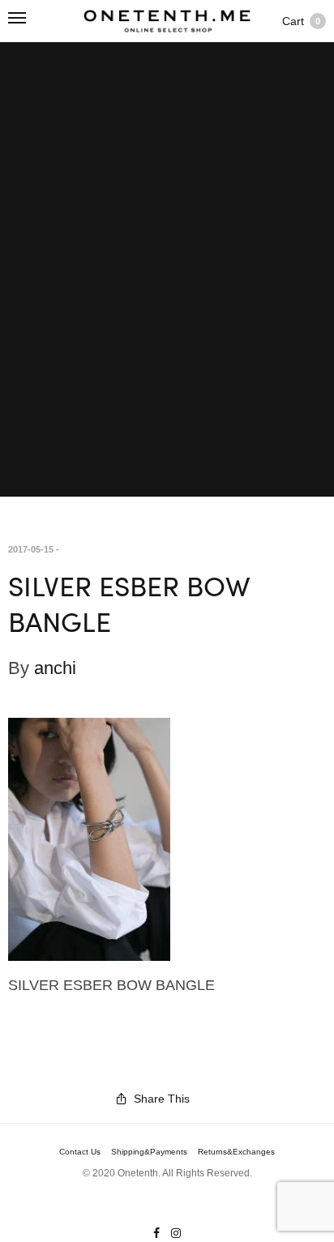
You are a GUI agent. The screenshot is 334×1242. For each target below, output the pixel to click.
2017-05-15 (31, 549)
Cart (301, 21)
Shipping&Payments (149, 1152)
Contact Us (80, 1152)
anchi (55, 668)
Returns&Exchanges (236, 1152)
